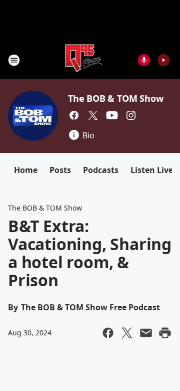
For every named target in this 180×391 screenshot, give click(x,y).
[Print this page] (165, 333)
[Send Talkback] (144, 60)
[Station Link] (83, 60)
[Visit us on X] (93, 115)
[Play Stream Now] (164, 60)
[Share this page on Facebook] (108, 333)
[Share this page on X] (127, 333)
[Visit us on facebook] (74, 115)
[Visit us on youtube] (112, 115)
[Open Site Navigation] (14, 60)
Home (26, 169)
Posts (60, 169)
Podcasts (100, 169)
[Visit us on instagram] (131, 115)
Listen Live (151, 169)
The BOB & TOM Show (115, 98)
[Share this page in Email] (146, 333)
